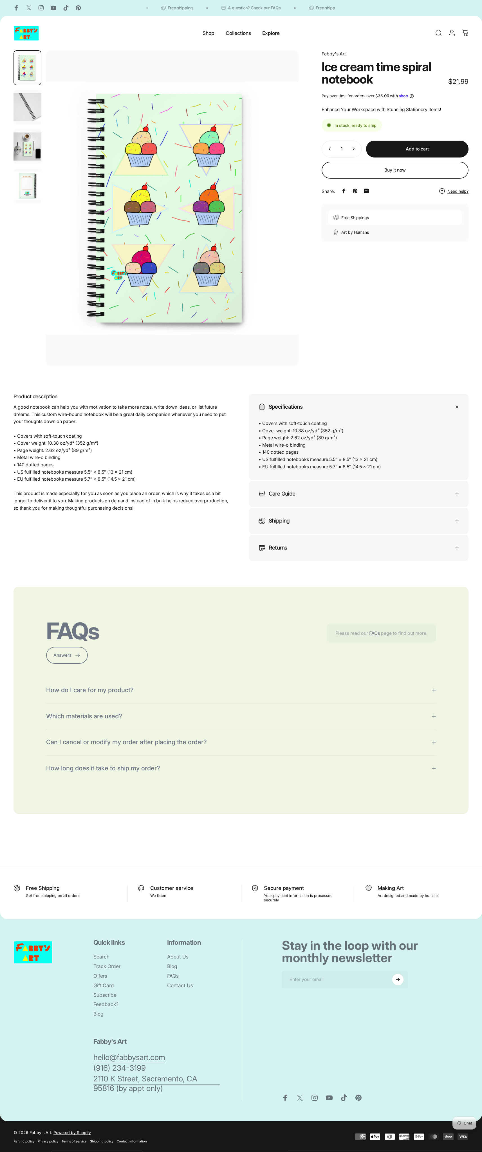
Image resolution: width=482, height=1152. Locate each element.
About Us (178, 957)
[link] (129, 1057)
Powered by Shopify (72, 1132)
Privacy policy (48, 1141)
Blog (98, 1014)
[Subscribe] (397, 979)
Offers (100, 976)
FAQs (374, 633)
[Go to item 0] (27, 67)
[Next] (284, 220)
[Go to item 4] (27, 185)
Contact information (132, 1141)
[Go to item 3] (27, 146)
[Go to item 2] (27, 107)
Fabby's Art (334, 54)
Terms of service (74, 1141)
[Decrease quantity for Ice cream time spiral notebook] (328, 149)
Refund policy (24, 1141)
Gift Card (103, 985)
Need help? (457, 191)
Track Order (106, 966)
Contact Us (180, 985)
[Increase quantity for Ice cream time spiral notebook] (354, 149)
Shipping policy (101, 1141)
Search (101, 957)
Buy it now (395, 170)
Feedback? (105, 1004)
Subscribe (104, 995)
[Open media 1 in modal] (172, 208)
